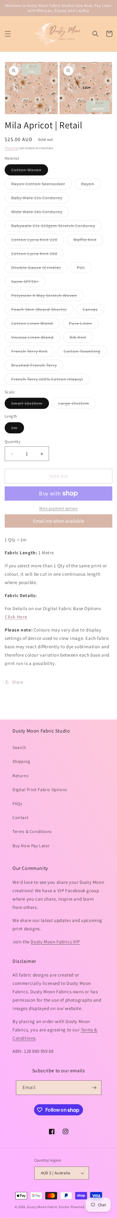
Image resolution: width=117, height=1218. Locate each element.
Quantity (12, 441)
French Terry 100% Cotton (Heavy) (50, 380)
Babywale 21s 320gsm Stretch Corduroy (56, 227)
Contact (20, 817)
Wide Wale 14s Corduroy (40, 213)
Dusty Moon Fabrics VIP (55, 942)
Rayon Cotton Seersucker (41, 185)
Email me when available (58, 521)
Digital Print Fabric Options (39, 789)
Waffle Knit (88, 241)
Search (19, 747)
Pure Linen (84, 324)
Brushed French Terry (37, 366)
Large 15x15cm (77, 404)
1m (17, 429)
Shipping (11, 148)
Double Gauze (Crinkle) (39, 268)
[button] (8, 34)
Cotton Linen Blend (35, 324)
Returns (20, 775)
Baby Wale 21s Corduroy (40, 199)
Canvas (93, 310)
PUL (84, 268)
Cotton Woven (29, 171)
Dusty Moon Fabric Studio (48, 1207)
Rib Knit (81, 338)
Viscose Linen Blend (35, 338)
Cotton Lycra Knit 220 (37, 241)
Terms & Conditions (32, 831)
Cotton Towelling (85, 352)
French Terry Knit (32, 352)
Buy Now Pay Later (31, 845)
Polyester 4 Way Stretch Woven (47, 296)
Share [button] (17, 682)
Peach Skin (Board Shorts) (42, 310)
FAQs (17, 803)
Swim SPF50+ (28, 282)
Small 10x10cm (30, 404)
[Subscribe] (94, 1087)
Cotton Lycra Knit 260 (37, 254)
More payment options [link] (58, 508)
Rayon (91, 185)
